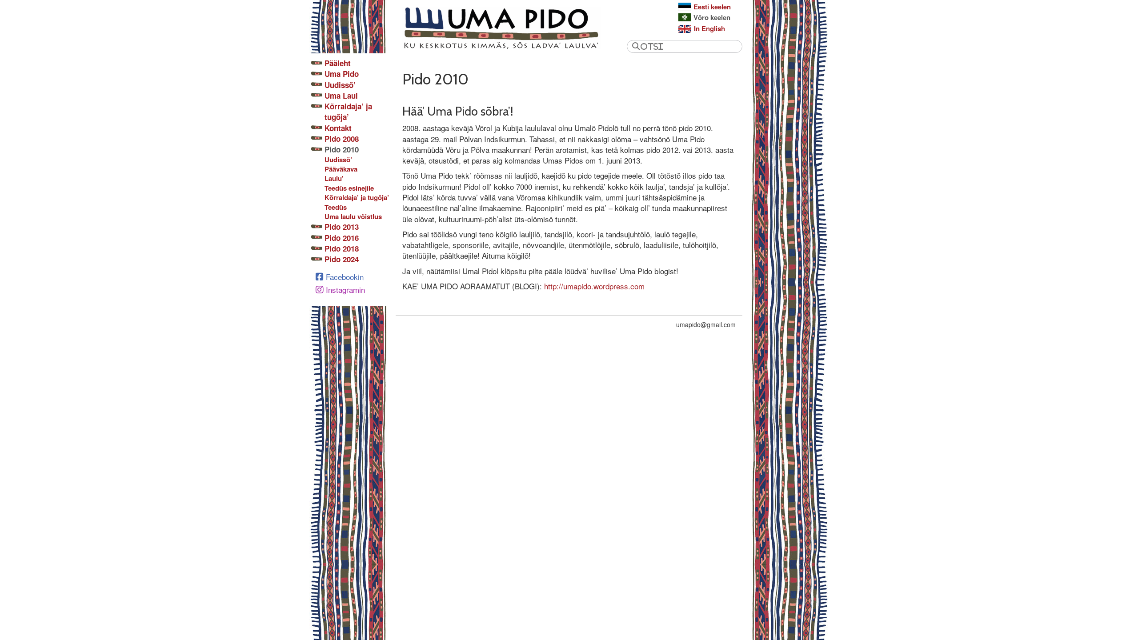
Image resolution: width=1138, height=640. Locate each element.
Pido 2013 (342, 226)
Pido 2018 (342, 248)
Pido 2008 (342, 138)
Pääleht (338, 63)
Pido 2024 (342, 259)
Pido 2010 (342, 149)
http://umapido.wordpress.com (594, 286)
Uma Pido (342, 73)
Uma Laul (341, 95)
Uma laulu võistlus (353, 216)
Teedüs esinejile (349, 188)
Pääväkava (341, 169)
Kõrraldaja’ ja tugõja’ (348, 111)
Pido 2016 (342, 237)
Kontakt (338, 128)
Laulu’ (334, 178)
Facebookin (345, 276)
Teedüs (336, 207)
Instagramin (345, 289)
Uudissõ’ (340, 85)
